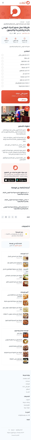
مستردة (22, 77)
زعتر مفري (21, 70)
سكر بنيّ (22, 64)
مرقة (25, 58)
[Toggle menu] (3, 2)
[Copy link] (2, 217)
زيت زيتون (22, 80)
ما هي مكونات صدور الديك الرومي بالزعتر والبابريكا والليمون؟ (16, 200)
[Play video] (15, 114)
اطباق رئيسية (27, 405)
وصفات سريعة (26, 402)
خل (23, 74)
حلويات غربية (27, 408)
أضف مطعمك (26, 378)
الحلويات (28, 400)
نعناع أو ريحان (18, 83)
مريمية (23, 67)
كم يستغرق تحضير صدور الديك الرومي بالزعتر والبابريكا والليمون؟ (15, 193)
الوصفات (22, 22)
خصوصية (13, 430)
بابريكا (20, 86)
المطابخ (28, 389)
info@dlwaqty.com (23, 415)
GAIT (18, 435)
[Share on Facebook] (16, 217)
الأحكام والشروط (19, 430)
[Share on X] (12, 217)
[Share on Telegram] (6, 217)
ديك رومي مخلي (22, 55)
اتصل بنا (28, 392)
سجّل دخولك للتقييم (26, 33)
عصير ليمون (24, 61)
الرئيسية (28, 22)
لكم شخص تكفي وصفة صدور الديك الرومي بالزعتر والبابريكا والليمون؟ (15, 207)
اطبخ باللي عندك (26, 386)
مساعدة (28, 381)
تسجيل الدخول (18, 245)
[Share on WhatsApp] (9, 217)
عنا (9, 430)
